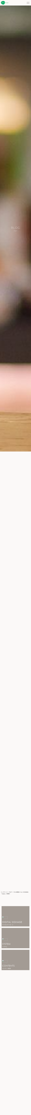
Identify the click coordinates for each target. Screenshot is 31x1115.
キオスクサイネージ (9, 877)
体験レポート (7, 883)
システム (5, 863)
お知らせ (5, 880)
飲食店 (5, 887)
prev (4, 695)
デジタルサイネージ (9, 866)
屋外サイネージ (7, 873)
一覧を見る (15, 1046)
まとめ (4, 474)
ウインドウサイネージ (9, 870)
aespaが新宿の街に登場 (8, 472)
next (26, 695)
